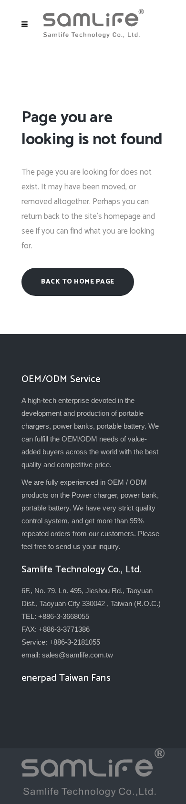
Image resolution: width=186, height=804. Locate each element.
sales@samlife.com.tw (77, 655)
